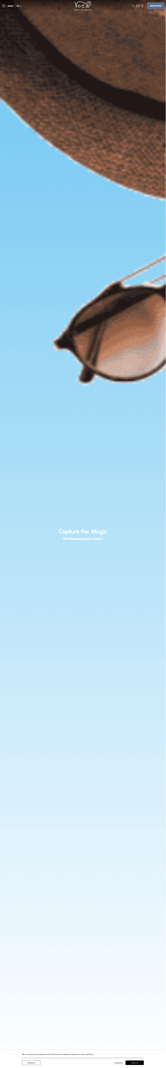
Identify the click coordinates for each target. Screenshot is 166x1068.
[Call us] (133, 5)
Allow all (134, 1063)
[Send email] (138, 5)
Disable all (31, 1063)
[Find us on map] (142, 5)
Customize (118, 1063)
